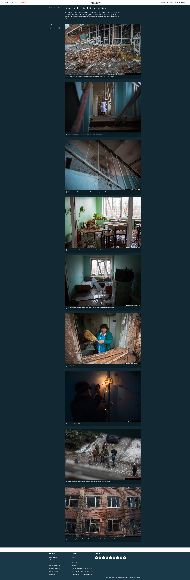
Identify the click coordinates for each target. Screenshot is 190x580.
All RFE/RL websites (180, 2)
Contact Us (52, 574)
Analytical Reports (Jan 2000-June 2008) (82, 574)
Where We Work (53, 560)
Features (74, 560)
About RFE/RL (53, 557)
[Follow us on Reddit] (99, 557)
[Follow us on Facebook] (114, 557)
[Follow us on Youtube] (96, 557)
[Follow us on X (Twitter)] (110, 557)
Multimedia (75, 565)
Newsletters (75, 563)
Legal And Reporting (54, 568)
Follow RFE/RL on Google (167, 2)
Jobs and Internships (54, 565)
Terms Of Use (52, 563)
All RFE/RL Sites (53, 571)
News (73, 557)
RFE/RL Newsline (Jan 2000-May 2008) (82, 571)
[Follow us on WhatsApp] (121, 557)
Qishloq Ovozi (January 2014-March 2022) (82, 568)
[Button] (51, 25)
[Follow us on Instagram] (103, 557)
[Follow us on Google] (107, 557)
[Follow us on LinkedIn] (117, 557)
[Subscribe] (124, 557)
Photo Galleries (20, 2)
